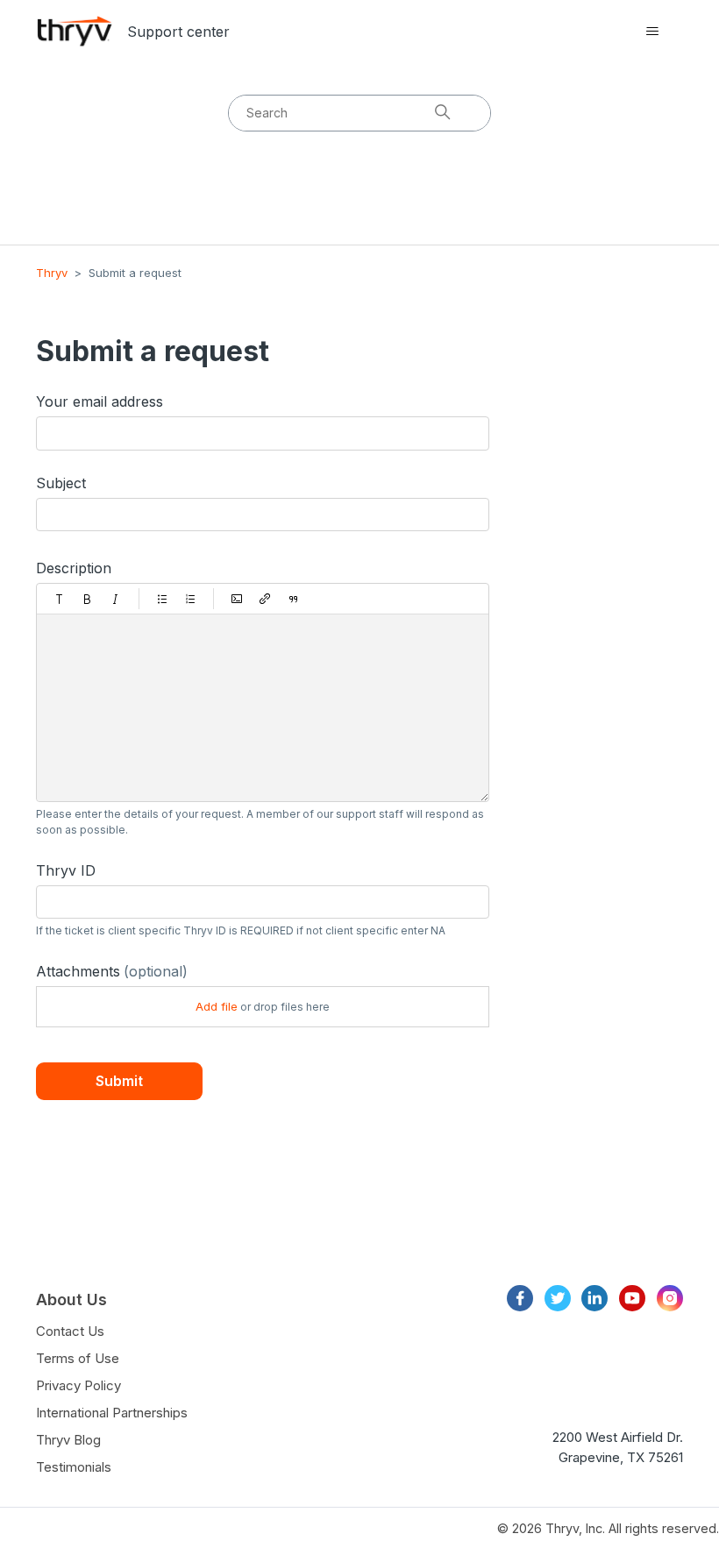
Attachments (112, 971)
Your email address (99, 401)
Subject (61, 483)
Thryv (52, 273)
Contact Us (70, 1331)
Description (73, 568)
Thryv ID (66, 870)
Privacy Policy (78, 1385)
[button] (59, 598)
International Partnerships (112, 1412)
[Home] (74, 31)
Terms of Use (77, 1358)
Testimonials (73, 1467)
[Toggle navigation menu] (652, 32)
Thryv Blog (68, 1439)
